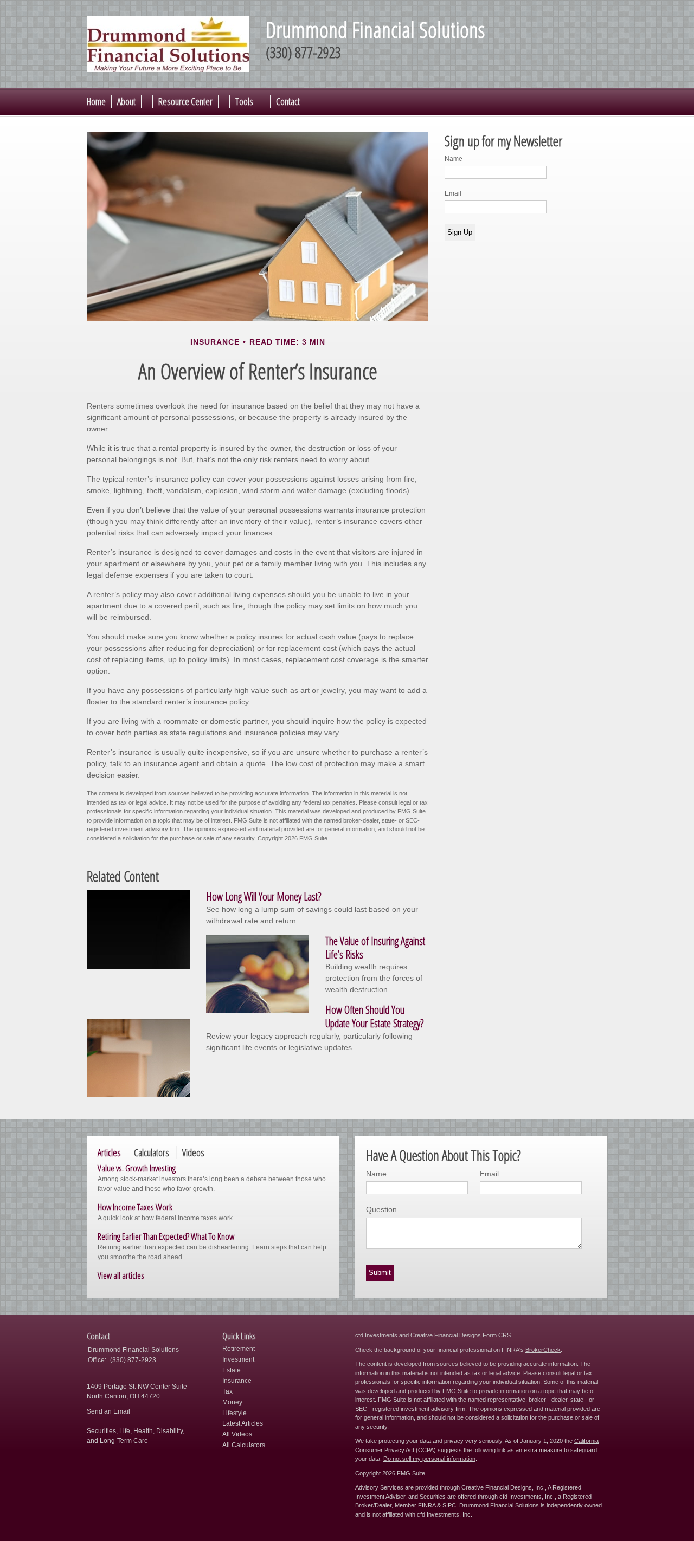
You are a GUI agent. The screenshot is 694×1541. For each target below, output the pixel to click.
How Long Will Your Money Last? (263, 896)
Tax (227, 1391)
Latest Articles (242, 1423)
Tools (244, 101)
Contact (288, 101)
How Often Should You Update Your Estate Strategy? (374, 1016)
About (126, 101)
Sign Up (459, 232)
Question (381, 1209)
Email (453, 193)
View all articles (121, 1275)
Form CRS (497, 1335)
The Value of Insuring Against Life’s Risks (375, 948)
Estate (231, 1370)
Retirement (238, 1348)
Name (453, 159)
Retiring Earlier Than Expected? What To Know (166, 1236)
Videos (193, 1152)
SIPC (449, 1505)
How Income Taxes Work (135, 1207)
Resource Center (185, 101)
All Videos (237, 1434)
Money (232, 1402)
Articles (109, 1152)
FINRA (426, 1505)
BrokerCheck (543, 1349)
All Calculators (243, 1445)
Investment (238, 1359)
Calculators (151, 1152)
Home (96, 101)
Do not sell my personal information (429, 1458)
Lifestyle (234, 1413)
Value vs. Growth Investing (137, 1168)
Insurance (237, 1380)
